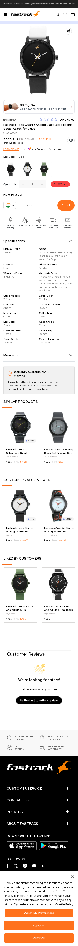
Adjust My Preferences (39, 913)
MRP (21, 139)
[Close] (73, 876)
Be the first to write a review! (39, 700)
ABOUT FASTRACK (22, 823)
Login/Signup (11, 149)
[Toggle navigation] (5, 14)
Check (66, 205)
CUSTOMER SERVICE (24, 788)
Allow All (39, 938)
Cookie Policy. (64, 904)
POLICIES (14, 812)
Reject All (39, 925)
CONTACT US (18, 800)
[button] (39, 107)
